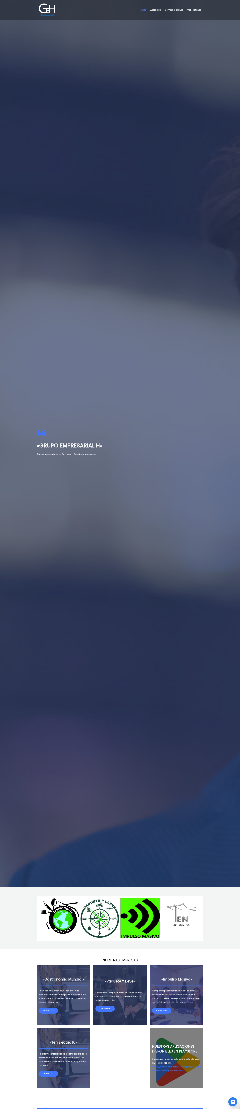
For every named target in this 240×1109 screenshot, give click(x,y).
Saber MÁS (48, 1010)
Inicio (143, 9)
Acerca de (155, 9)
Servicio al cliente (174, 9)
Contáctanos (194, 9)
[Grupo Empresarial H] (47, 9)
